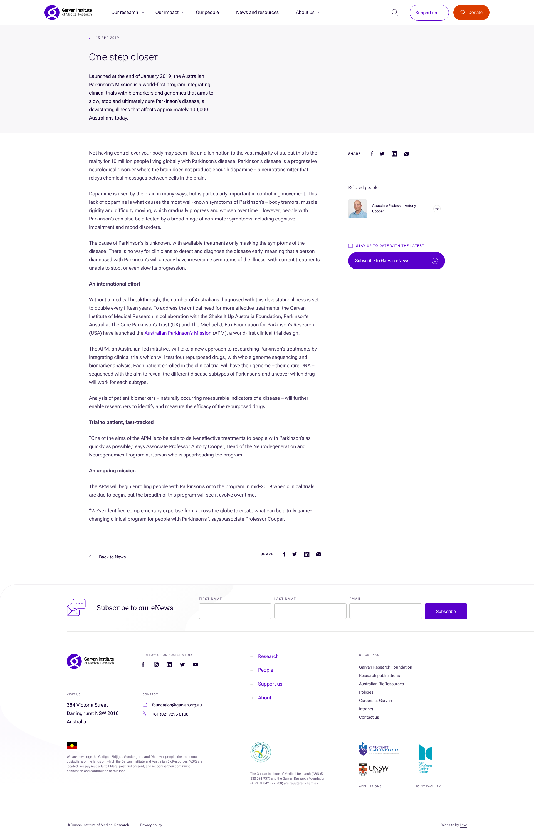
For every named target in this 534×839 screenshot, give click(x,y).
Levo (463, 825)
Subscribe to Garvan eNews (382, 260)
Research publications (379, 675)
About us (305, 12)
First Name (210, 598)
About (264, 698)
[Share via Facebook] (284, 554)
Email (355, 598)
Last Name (285, 598)
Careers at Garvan (375, 700)
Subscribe (446, 611)
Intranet (366, 708)
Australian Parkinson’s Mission (178, 333)
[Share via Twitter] (294, 554)
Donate (475, 12)
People (265, 670)
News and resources (257, 12)
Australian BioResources (381, 683)
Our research (124, 12)
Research (268, 656)
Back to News (112, 557)
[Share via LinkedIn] (306, 554)
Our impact (167, 12)
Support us (426, 13)
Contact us (369, 717)
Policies (366, 692)
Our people (207, 12)
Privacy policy (151, 825)
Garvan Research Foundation (385, 667)
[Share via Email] (318, 554)
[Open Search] (395, 12)
